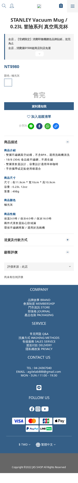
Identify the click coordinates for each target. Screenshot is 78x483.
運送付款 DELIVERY (39, 345)
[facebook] (39, 126)
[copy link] (56, 126)
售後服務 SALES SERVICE (39, 341)
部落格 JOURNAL (39, 311)
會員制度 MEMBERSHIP (39, 304)
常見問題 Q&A (39, 334)
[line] (31, 126)
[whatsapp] (48, 126)
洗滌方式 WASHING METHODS (39, 338)
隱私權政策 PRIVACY (39, 349)
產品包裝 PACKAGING (39, 315)
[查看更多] (39, 55)
